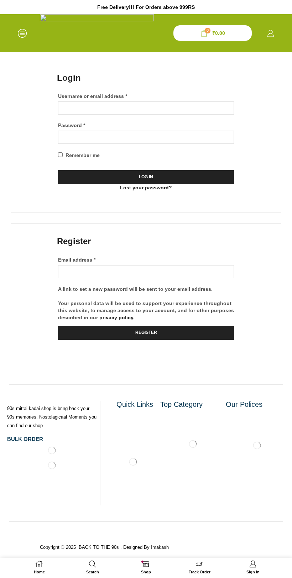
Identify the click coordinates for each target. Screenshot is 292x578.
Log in (146, 176)
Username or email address (92, 96)
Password (71, 125)
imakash (160, 547)
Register (146, 332)
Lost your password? (146, 187)
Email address (76, 259)
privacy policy (116, 317)
